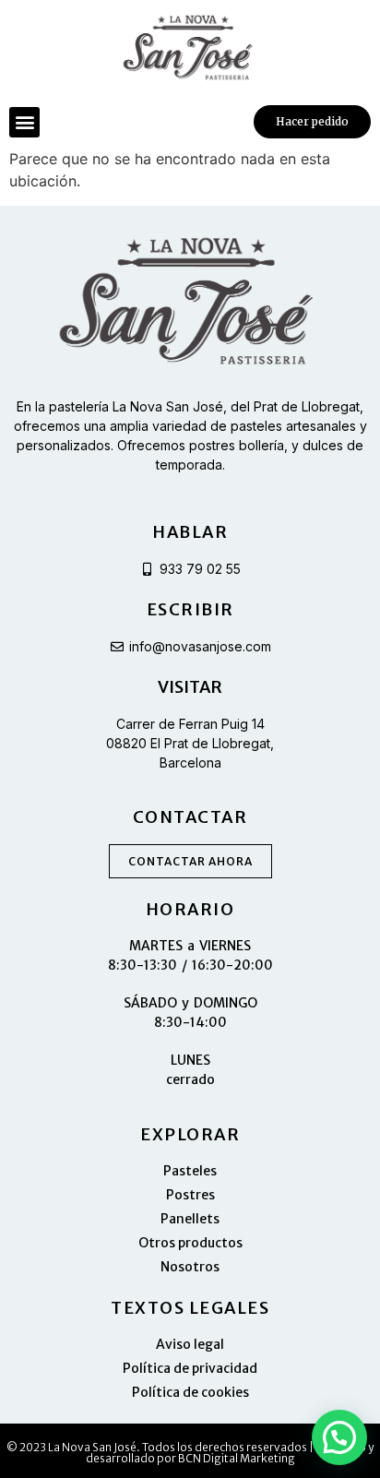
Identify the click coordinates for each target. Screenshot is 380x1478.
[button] (24, 122)
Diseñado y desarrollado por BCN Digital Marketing (230, 1452)
